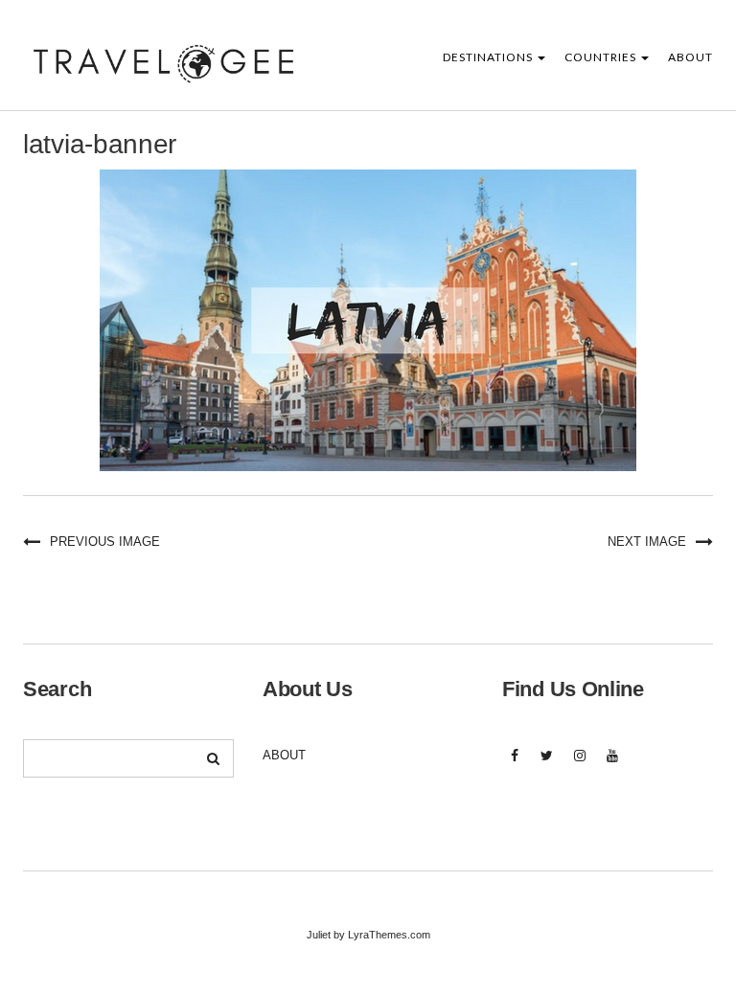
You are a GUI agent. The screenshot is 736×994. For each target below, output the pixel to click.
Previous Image (105, 541)
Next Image (647, 541)
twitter (547, 765)
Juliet (319, 934)
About (690, 57)
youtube (612, 765)
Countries (601, 57)
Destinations (489, 57)
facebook (514, 765)
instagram (579, 765)
